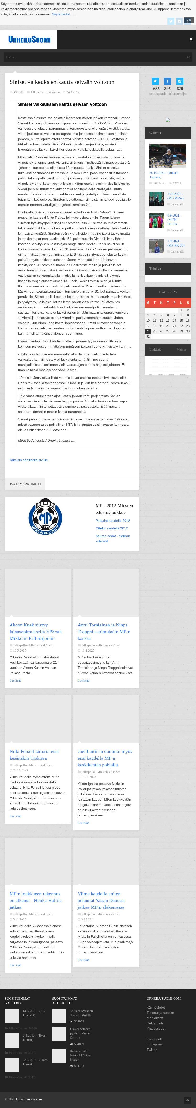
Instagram (154, 1044)
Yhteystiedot (156, 1028)
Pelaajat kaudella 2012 (113, 520)
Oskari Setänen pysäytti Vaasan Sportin (80, 1033)
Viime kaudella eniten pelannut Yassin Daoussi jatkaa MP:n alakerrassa (101, 900)
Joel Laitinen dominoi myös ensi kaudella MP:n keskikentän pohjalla (105, 758)
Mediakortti (155, 1018)
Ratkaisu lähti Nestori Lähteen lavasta (81, 1055)
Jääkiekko (159, 183)
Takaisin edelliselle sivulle (29, 460)
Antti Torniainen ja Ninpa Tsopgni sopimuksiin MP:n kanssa (104, 631)
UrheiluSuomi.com (29, 1099)
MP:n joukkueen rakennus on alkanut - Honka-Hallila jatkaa (36, 900)
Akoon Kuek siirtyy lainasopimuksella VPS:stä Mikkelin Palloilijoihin (36, 631)
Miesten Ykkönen (40, 645)
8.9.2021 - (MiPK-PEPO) (174, 220)
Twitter (152, 1049)
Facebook (154, 1039)
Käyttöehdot (156, 1007)
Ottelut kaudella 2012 (112, 528)
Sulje (188, 19)
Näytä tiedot (61, 14)
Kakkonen (53, 92)
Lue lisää (15, 680)
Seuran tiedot (106, 536)
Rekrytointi (155, 1023)
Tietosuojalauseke (160, 1013)
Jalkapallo (178, 204)
